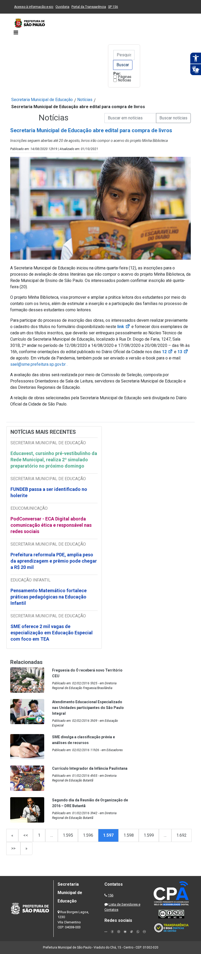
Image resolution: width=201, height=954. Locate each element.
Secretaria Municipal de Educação (42, 99)
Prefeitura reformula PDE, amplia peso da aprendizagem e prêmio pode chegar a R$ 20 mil (53, 561)
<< (25, 835)
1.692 (181, 835)
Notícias (124, 80)
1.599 (149, 835)
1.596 (88, 835)
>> (13, 848)
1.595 (68, 835)
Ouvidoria (62, 7)
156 (110, 895)
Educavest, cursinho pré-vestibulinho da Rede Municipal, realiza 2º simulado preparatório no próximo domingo (53, 460)
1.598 (129, 835)
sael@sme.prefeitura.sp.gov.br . (39, 364)
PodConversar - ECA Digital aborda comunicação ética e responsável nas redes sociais (51, 525)
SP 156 (113, 7)
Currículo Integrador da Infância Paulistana (89, 768)
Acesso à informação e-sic (33, 7)
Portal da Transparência (88, 7)
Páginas (124, 76)
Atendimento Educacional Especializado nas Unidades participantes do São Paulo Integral (88, 708)
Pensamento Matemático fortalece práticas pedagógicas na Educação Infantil (48, 597)
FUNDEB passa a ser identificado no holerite (48, 492)
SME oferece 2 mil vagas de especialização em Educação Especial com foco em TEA (51, 633)
